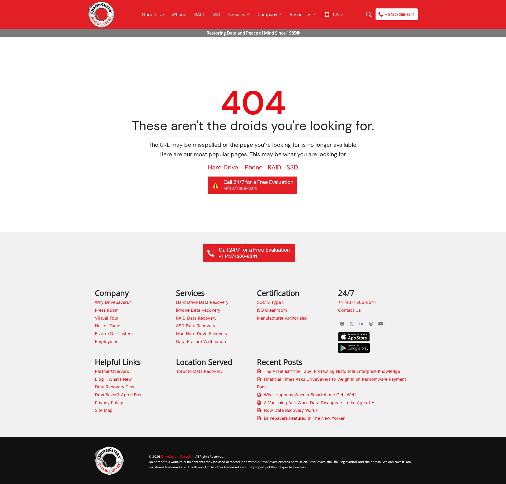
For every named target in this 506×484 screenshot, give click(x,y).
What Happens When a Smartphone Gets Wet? (310, 394)
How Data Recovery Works (291, 410)
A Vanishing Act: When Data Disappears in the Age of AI (320, 402)
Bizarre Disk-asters (114, 333)
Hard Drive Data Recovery (202, 302)
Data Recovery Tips (114, 386)
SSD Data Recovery (195, 325)
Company (267, 14)
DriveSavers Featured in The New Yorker (304, 418)
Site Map (104, 410)
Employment (107, 341)
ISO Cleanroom (272, 310)
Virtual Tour (106, 318)
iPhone (179, 14)
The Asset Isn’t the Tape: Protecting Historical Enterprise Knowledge (332, 371)
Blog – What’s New (113, 379)
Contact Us (349, 310)
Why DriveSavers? (113, 302)
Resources (300, 14)
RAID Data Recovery (196, 318)
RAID (199, 14)
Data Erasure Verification (201, 341)
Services (236, 14)
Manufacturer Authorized (282, 318)
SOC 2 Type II (270, 302)
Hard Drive (153, 14)
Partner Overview (112, 371)
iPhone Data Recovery (198, 310)
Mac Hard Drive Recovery (201, 333)
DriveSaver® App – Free (119, 394)
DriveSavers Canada (176, 456)
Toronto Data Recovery (199, 371)
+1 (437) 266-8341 (357, 302)
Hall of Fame (107, 325)
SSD (216, 14)
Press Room (107, 310)
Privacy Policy (109, 402)
